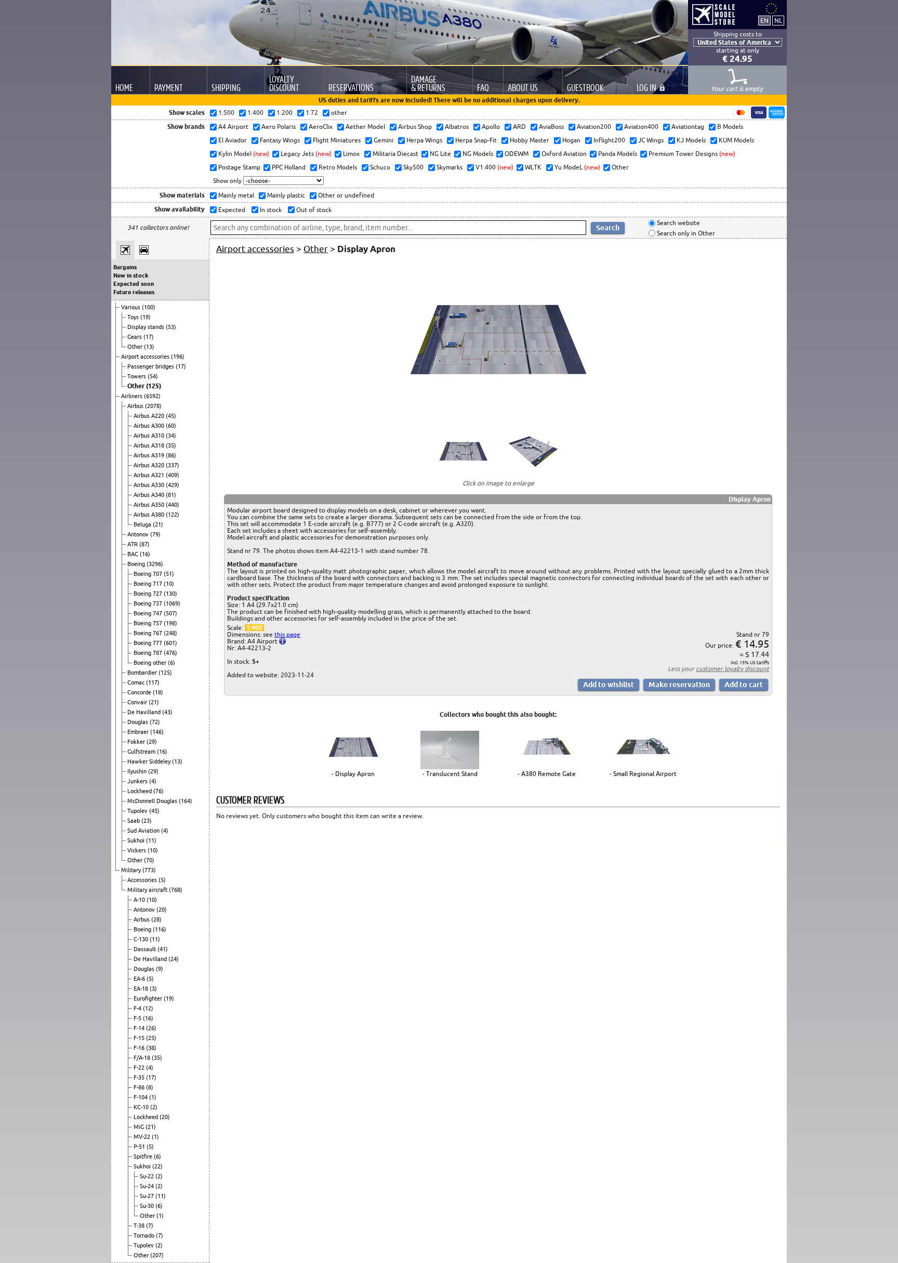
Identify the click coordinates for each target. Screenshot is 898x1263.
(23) (146, 821)
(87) (144, 544)
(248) (170, 633)
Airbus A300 (150, 426)
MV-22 (143, 1137)
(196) (177, 356)
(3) (153, 988)
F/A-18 (143, 1058)
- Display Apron (353, 773)
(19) (145, 317)
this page (287, 634)
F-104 (141, 1097)
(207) (157, 1255)
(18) (158, 692)
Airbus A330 (150, 485)
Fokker (137, 742)
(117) (153, 682)
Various (131, 307)
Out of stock (313, 209)
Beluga (143, 524)
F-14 (140, 1028)
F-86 (140, 1087)
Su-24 (147, 1186)
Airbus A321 (150, 475)
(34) (171, 435)
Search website (677, 223)
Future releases (133, 292)
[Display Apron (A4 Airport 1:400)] (498, 416)
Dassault (145, 949)
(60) (171, 426)
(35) (171, 445)
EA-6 (140, 979)
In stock (270, 209)
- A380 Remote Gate (547, 773)
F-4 (138, 1008)
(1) (152, 1097)
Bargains (125, 267)
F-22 (140, 1067)
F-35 (140, 1077)
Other (135, 347)
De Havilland (144, 712)
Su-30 (147, 1206)
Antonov (138, 534)
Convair (138, 702)
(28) (156, 919)
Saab (134, 821)
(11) (151, 840)
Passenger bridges (151, 366)
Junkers (138, 781)
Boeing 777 (149, 643)
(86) (171, 455)
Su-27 (147, 1196)
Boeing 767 (149, 633)
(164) (185, 801)
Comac (136, 682)
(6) (171, 663)
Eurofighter (149, 998)
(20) (161, 909)
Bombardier (143, 672)
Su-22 (147, 1176)
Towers (137, 376)
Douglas (138, 722)
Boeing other (151, 663)
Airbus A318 (150, 445)
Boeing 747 (149, 613)
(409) (172, 475)
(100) (148, 307)
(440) (172, 505)
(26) (151, 1028)
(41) (162, 949)
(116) (159, 929)
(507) (170, 613)
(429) (172, 485)
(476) (170, 653)
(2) (153, 1107)
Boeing (137, 564)
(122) (172, 514)
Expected (231, 209)
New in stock (130, 275)
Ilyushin (137, 771)
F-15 (140, 1038)
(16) (145, 554)
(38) (151, 1048)
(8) (149, 1087)
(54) (153, 376)
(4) (152, 781)
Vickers (137, 850)
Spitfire (144, 1156)
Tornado (145, 1235)
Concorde (140, 692)
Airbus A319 (150, 455)
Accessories (143, 880)
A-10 (140, 900)
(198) (170, 623)
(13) (149, 347)
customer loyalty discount (732, 668)
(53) (171, 327)
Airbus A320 (150, 465)
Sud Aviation (144, 830)
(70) (149, 860)
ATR (133, 544)
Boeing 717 (149, 584)
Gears (135, 337)
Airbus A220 (150, 416)
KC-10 (142, 1107)
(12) (148, 1008)
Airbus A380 (150, 514)
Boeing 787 (149, 653)
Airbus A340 (150, 495)
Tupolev (138, 811)
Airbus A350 (150, 505)
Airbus (136, 406)
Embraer (138, 732)
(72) (155, 722)
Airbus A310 (150, 435)
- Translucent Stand (450, 773)
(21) (158, 524)
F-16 (140, 1048)
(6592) (152, 396)
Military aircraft (148, 890)
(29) (152, 742)
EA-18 (142, 988)
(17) (148, 337)
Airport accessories (146, 356)
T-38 (140, 1225)
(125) (153, 386)
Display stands (146, 327)
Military (131, 870)
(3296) (155, 564)
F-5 (138, 1018)
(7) (149, 1225)
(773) (149, 870)
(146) (157, 732)
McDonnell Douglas (153, 801)
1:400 (254, 627)
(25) (151, 1038)
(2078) (153, 406)
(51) (169, 574)
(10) (169, 584)
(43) (167, 712)
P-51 (140, 1146)
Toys (133, 317)
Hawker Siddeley (149, 761)
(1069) (172, 603)
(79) (155, 534)
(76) (158, 791)
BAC (133, 554)
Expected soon (133, 284)
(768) (175, 890)
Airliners (132, 396)
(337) (172, 465)
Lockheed (140, 791)
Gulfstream (142, 751)
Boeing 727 (149, 593)
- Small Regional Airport (643, 773)
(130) (170, 593)
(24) (173, 959)
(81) (171, 495)
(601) (170, 643)
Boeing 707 (149, 574)
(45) (171, 416)
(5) (162, 880)
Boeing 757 (149, 623)
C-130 (142, 939)
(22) (157, 1166)
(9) (159, 969)
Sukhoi (136, 840)
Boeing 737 (149, 603)
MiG (140, 1127)
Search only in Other (685, 233)
